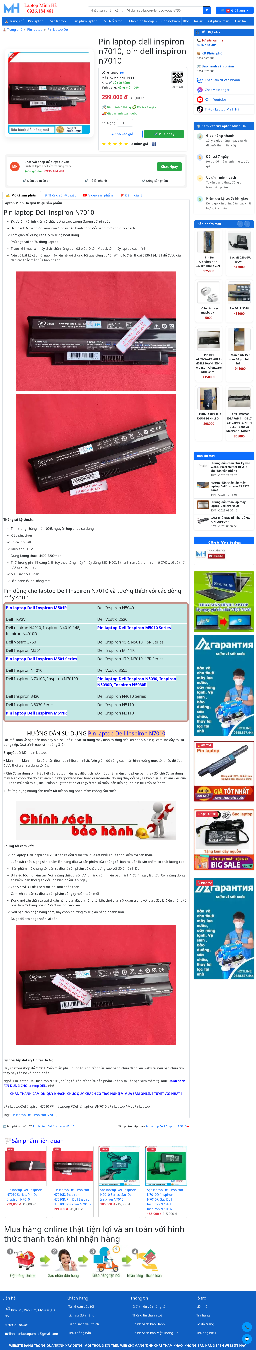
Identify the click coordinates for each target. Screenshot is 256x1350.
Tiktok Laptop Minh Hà (222, 109)
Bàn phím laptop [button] (85, 21)
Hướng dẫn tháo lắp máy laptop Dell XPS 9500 (228, 504)
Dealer (198, 21)
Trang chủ (14, 29)
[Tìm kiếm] (207, 10)
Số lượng (108, 123)
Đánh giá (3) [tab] (133, 195)
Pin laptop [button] (36, 21)
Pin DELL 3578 (239, 308)
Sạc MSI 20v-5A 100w (240, 259)
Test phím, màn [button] (217, 21)
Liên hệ (240, 21)
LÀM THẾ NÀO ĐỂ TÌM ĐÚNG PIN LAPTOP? (230, 519)
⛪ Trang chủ (15, 21)
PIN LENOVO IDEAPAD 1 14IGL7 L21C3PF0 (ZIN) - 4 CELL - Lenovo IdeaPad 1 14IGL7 (239, 422)
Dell (122, 72)
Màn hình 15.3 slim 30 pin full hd (239, 359)
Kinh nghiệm (170, 21)
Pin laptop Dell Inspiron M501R (36, 607)
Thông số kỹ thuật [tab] (61, 195)
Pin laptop (35, 29)
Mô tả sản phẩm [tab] (23, 195)
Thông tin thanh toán (148, 1315)
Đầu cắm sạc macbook (210, 310)
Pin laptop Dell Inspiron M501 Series (41, 658)
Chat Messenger (217, 90)
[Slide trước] (240, 224)
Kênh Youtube (215, 99)
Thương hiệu (206, 1333)
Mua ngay (166, 134)
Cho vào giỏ (123, 134)
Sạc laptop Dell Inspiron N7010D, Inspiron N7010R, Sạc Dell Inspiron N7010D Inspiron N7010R (165, 1199)
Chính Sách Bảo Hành (148, 1324)
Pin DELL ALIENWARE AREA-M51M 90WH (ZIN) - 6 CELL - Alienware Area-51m (208, 363)
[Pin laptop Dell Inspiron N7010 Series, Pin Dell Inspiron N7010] (26, 1166)
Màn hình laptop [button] (142, 21)
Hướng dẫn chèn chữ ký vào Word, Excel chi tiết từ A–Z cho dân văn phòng (230, 467)
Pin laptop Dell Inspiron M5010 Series (134, 627)
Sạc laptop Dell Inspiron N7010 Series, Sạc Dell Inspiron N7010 (118, 1195)
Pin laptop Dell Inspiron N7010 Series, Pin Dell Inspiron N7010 (24, 1195)
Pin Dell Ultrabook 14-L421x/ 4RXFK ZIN (208, 262)
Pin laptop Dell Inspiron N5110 (166, 1126)
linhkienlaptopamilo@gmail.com (33, 1333)
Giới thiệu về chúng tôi (149, 1306)
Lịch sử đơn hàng (81, 1315)
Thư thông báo (79, 1333)
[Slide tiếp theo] (247, 224)
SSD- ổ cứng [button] (113, 21)
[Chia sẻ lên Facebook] (153, 143)
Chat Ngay (169, 166)
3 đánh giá (139, 144)
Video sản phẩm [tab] (100, 195)
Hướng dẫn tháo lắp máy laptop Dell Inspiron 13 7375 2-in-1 (230, 486)
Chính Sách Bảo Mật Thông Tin (155, 1333)
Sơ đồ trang (205, 1324)
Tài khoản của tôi (81, 1306)
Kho (186, 21)
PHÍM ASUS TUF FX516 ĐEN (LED (209, 416)
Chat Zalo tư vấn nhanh (222, 80)
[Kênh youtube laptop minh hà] (218, 555)
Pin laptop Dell (58, 29)
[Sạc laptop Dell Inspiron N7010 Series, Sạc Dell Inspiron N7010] (119, 1166)
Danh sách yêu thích (83, 1324)
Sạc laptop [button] (58, 21)
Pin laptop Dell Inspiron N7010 (33, 1115)
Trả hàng (203, 1315)
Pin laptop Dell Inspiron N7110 (53, 1126)
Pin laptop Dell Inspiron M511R (36, 713)
